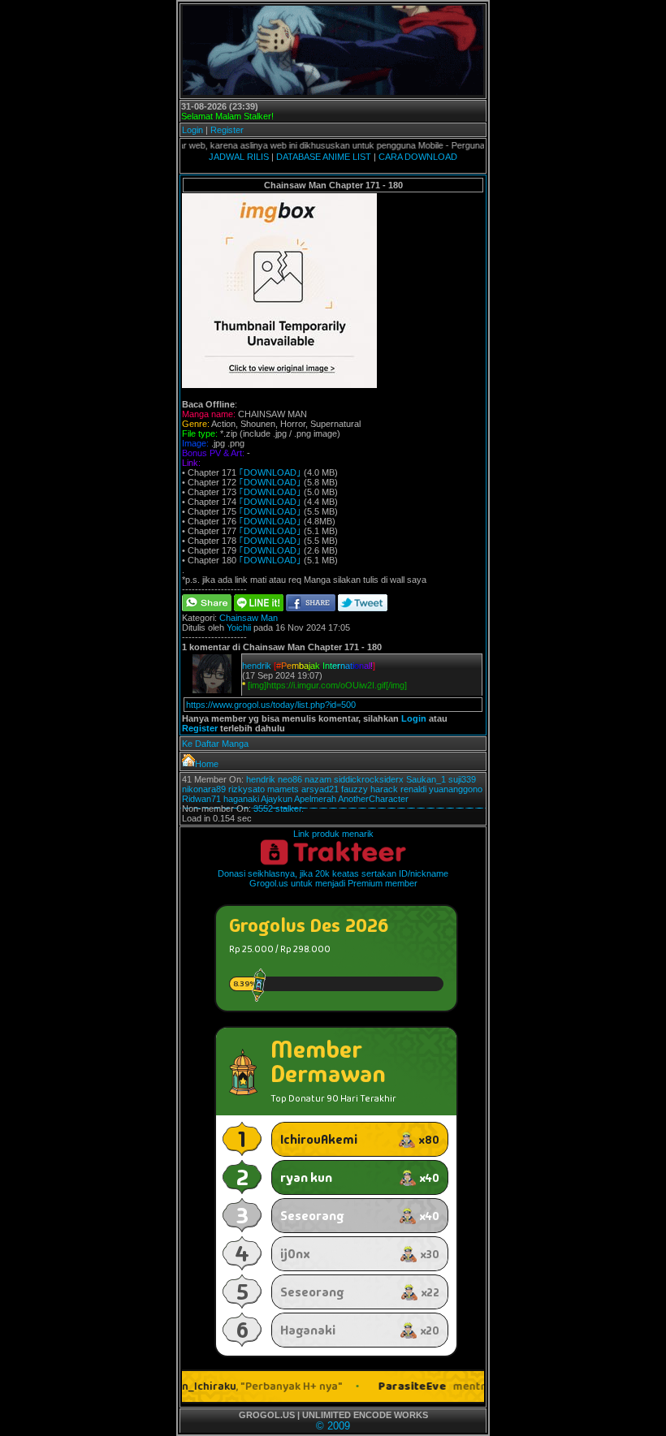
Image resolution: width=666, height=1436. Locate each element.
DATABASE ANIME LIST (323, 157)
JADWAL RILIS (239, 157)
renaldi (413, 789)
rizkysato (246, 789)
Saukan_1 (426, 779)
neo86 (290, 779)
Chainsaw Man (248, 618)
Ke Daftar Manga (215, 743)
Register (227, 130)
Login (192, 130)
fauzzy (354, 789)
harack (384, 789)
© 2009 (333, 1426)
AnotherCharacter (373, 799)
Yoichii (239, 627)
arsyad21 (320, 789)
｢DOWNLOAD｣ (270, 472)
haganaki (241, 799)
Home (206, 764)
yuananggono (455, 789)
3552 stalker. (278, 808)
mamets (283, 789)
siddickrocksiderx (369, 779)
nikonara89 (204, 789)
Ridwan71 (201, 799)
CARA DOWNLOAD (417, 157)
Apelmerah (315, 799)
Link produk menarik (333, 834)
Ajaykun (276, 799)
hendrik (256, 666)
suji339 (462, 779)
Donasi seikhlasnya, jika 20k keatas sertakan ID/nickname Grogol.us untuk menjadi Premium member (333, 878)
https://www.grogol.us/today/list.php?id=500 (271, 704)
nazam (318, 779)
